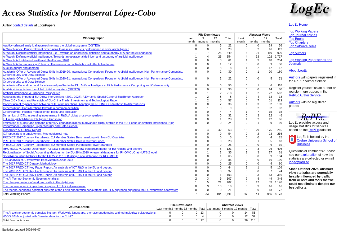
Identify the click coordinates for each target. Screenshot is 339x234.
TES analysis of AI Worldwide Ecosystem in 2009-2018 (38, 159)
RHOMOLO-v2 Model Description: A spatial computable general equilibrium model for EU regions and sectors (72, 148)
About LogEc (298, 70)
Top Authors (297, 53)
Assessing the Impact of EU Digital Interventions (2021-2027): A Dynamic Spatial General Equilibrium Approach (73, 96)
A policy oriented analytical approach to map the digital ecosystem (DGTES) (51, 45)
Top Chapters (298, 42)
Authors (294, 77)
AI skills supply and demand (21, 67)
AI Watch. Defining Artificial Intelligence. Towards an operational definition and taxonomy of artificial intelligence (73, 56)
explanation (309, 155)
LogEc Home (298, 24)
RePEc (314, 130)
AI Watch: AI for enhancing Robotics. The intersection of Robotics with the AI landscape (58, 64)
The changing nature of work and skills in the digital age (38, 182)
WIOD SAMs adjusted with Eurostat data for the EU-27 (38, 216)
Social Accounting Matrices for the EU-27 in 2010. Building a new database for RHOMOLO (60, 156)
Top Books (296, 39)
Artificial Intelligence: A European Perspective (31, 93)
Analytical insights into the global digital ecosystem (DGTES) (41, 89)
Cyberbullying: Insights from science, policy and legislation (40, 111)
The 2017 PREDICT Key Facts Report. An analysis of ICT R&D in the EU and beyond (57, 167)
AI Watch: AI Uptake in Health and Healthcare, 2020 (36, 60)
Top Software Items (302, 46)
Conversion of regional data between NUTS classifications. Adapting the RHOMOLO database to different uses (74, 104)
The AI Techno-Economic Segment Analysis (31, 178)
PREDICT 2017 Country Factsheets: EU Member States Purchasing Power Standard (57, 144)
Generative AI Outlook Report (22, 130)
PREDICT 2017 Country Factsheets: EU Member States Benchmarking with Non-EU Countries (64, 137)
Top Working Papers (303, 31)
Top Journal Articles (303, 35)
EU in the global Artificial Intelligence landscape (32, 119)
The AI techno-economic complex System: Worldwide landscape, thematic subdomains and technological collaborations (79, 212)
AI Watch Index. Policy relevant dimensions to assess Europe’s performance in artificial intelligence (66, 49)
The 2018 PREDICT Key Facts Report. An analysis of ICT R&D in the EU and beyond (57, 171)
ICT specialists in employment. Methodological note (35, 133)
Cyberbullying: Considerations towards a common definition (41, 108)
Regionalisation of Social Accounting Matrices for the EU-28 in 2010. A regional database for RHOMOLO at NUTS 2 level (80, 152)
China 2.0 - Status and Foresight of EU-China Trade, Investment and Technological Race (60, 100)
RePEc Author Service (305, 95)
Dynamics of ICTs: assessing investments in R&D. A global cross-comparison (52, 115)
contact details (23, 25)
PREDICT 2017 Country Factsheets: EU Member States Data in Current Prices (54, 141)
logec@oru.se (299, 162)
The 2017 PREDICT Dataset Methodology (30, 163)
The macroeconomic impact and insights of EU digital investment (44, 186)
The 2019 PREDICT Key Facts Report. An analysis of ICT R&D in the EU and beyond (57, 174)
